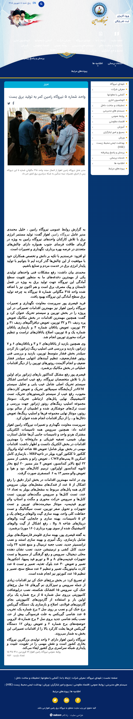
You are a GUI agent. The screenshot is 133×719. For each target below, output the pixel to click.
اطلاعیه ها (75, 691)
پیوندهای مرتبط (60, 691)
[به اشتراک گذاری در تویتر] (8, 103)
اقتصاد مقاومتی (81, 685)
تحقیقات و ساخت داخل (27, 678)
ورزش (46, 685)
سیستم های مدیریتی (116, 685)
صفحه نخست (110, 678)
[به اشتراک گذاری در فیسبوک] (13, 103)
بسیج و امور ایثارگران (61, 685)
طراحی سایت (76, 715)
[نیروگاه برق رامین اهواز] (91, 13)
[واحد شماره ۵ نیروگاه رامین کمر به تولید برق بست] (46, 136)
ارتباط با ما (65, 678)
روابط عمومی (97, 685)
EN (34, 3)
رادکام (65, 715)
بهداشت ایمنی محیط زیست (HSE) (24, 685)
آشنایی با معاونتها (49, 678)
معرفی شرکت (78, 678)
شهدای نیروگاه (94, 678)
